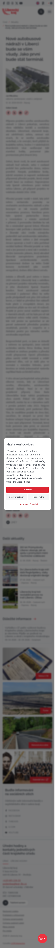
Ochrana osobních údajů (27, 504)
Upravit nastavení (16, 497)
